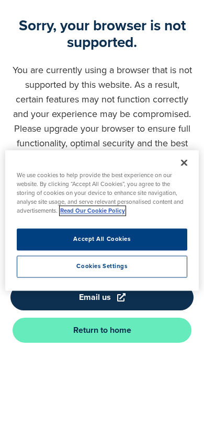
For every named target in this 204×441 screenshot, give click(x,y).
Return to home (102, 330)
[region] (102, 220)
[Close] (184, 162)
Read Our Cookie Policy (92, 211)
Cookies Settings (101, 266)
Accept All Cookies (101, 239)
